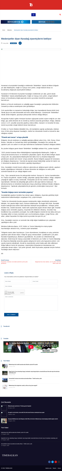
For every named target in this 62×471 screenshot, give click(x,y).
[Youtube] (56, 462)
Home (3, 30)
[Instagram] (59, 462)
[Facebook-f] (49, 462)
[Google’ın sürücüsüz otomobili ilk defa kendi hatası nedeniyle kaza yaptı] (4, 414)
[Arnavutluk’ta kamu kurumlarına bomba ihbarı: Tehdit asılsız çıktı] (5, 380)
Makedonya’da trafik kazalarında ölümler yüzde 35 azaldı (23, 364)
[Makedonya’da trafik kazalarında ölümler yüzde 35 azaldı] (5, 366)
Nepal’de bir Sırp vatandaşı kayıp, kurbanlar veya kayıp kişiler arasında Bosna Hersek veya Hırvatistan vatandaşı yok (34, 372)
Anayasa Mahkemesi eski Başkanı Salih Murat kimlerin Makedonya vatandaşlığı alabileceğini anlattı (33, 419)
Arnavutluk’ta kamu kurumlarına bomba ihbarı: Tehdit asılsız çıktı (25, 378)
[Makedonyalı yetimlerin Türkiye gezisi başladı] (4, 407)
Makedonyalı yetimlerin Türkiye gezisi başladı (19, 406)
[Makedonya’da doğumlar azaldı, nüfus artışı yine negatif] (5, 387)
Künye (59, 468)
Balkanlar (9, 30)
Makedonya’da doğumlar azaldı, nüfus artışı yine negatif (23, 385)
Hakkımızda (48, 468)
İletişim (54, 468)
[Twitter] (52, 462)
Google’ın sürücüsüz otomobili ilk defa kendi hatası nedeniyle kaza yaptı (26, 412)
